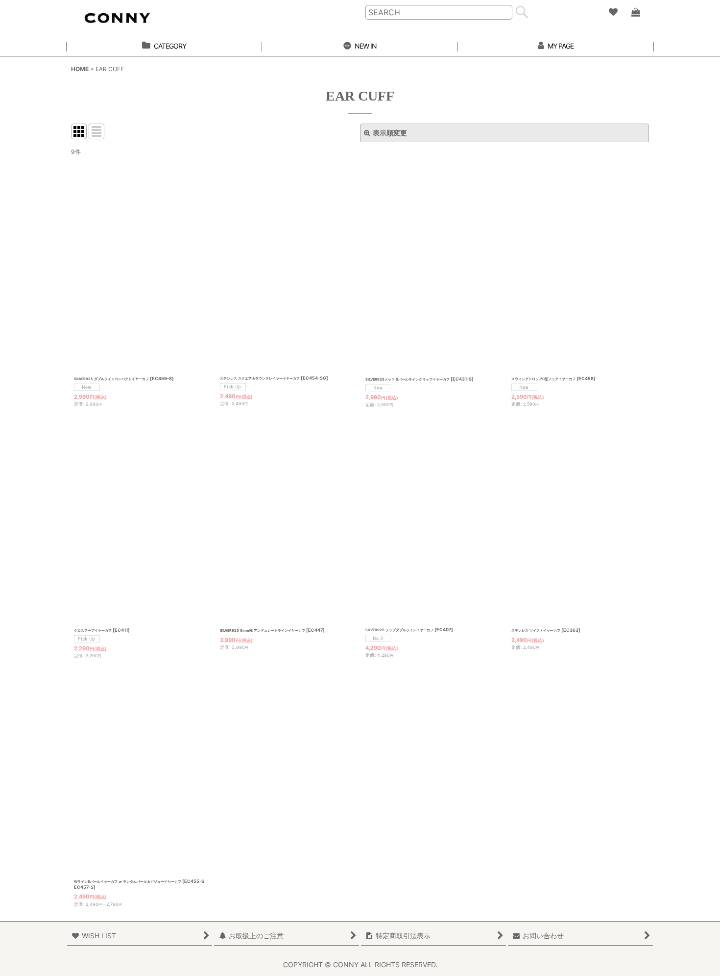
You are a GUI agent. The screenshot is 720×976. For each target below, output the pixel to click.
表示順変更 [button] (390, 132)
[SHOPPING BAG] (635, 12)
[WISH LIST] (613, 12)
